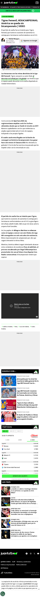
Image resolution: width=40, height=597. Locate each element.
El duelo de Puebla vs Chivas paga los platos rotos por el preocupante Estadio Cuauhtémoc (27, 418)
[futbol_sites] (6, 572)
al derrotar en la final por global (17, 77)
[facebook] (26, 553)
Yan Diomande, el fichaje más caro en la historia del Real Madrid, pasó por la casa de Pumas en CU (24, 523)
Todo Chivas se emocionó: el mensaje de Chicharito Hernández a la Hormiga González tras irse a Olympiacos (24, 512)
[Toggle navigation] (1, 2)
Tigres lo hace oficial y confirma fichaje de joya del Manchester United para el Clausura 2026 (27, 406)
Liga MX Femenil (24, 327)
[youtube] (38, 553)
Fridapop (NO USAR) (23, 376)
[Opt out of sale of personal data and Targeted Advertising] (2, 593)
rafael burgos (14, 38)
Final (16, 327)
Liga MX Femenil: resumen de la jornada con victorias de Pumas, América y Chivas (27, 393)
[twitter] (34, 553)
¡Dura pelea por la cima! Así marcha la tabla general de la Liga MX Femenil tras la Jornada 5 (27, 382)
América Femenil (8, 327)
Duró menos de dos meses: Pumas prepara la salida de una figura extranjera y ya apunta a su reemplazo (24, 534)
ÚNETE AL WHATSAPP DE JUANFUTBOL (18, 11)
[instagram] (31, 553)
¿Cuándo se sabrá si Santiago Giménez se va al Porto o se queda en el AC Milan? (24, 491)
